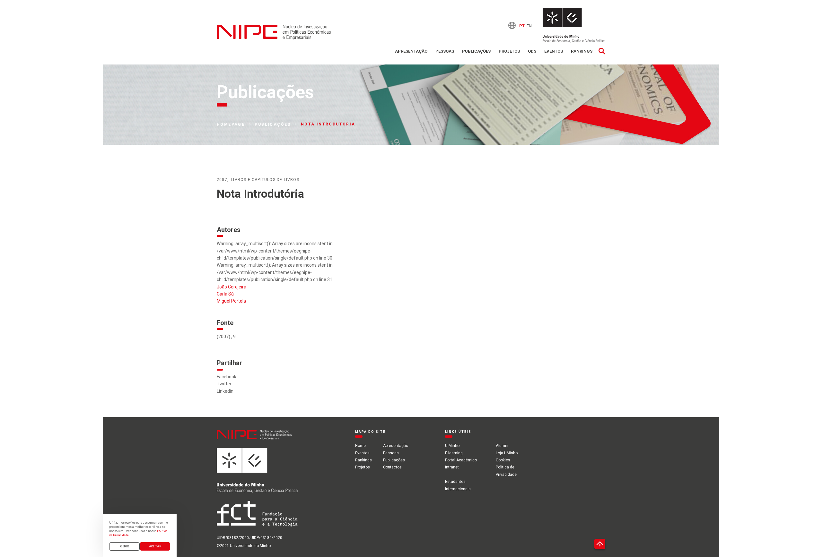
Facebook (226, 376)
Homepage (231, 124)
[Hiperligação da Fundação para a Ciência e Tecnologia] (257, 517)
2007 (222, 179)
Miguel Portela (231, 301)
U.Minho (452, 445)
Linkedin (225, 391)
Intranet (452, 467)
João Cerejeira (231, 286)
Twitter (224, 383)
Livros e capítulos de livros (265, 179)
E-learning (454, 453)
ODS (532, 51)
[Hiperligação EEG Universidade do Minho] (257, 474)
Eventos (553, 51)
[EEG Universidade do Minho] (574, 25)
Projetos (509, 51)
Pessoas (444, 51)
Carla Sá (225, 293)
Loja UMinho (507, 453)
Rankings (581, 51)
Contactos (392, 467)
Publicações (476, 51)
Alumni (502, 445)
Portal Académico (461, 460)
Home (360, 445)
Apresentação (411, 51)
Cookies (503, 460)
